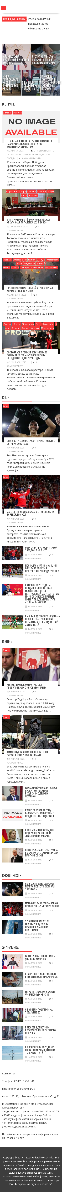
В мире (22, 191)
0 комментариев (31, 158)
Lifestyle (41, 259)
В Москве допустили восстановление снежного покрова (40, 1030)
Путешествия (51, 267)
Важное (15, 267)
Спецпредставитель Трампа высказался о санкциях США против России (41, 852)
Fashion (31, 259)
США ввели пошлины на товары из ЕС (39, 1010)
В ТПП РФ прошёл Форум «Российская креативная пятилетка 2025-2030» (28, 221)
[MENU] (3, 8)
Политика (32, 195)
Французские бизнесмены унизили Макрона (40, 957)
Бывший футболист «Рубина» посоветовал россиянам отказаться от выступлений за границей (42, 620)
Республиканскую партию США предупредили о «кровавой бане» (26, 686)
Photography (52, 259)
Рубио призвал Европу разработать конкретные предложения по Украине (39, 813)
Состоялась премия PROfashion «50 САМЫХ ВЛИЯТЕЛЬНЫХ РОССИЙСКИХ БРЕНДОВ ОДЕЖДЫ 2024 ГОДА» (27, 355)
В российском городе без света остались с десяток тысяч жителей (40, 1050)
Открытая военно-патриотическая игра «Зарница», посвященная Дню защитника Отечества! (29, 143)
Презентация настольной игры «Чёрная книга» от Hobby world (30, 289)
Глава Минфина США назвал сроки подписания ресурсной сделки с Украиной (41, 792)
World (19, 263)
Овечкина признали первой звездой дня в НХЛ (41, 549)
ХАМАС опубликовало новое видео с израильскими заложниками (27, 753)
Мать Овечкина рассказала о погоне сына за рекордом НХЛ (30, 513)
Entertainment (20, 259)
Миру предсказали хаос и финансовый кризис (40, 993)
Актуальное (11, 191)
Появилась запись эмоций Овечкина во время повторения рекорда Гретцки (42, 568)
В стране (7, 112)
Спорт (6, 406)
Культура (17, 112)
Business (7, 259)
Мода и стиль (37, 267)
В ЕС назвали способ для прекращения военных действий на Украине (39, 833)
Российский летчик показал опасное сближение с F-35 (39, 23)
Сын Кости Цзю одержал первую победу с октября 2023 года (31, 442)
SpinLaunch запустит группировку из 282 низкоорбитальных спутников (37, 925)
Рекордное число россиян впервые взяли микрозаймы (41, 975)
